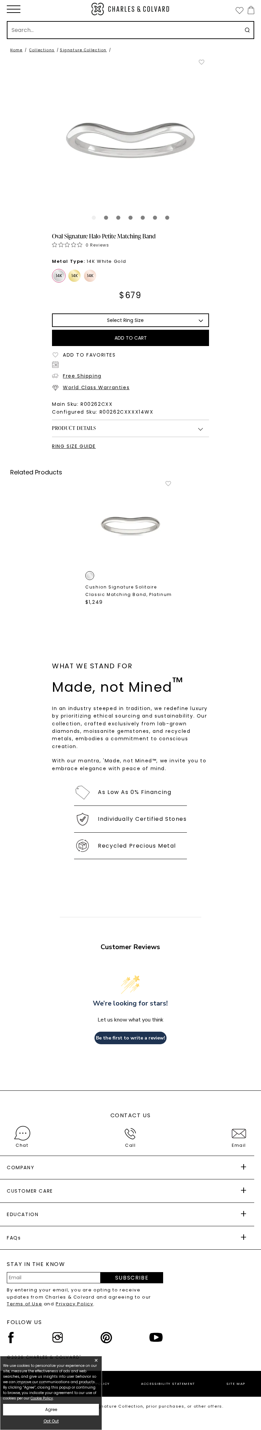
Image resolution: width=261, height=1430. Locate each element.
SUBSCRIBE (132, 1278)
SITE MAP (235, 1383)
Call (130, 1145)
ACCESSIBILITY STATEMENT (168, 1383)
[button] (13, 9)
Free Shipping (82, 376)
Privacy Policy (74, 1304)
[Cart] (250, 10)
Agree (51, 1409)
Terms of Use (24, 1304)
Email (239, 1145)
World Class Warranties (96, 387)
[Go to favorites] (239, 10)
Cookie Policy (42, 1398)
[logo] (130, 9)
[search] (247, 30)
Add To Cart (131, 337)
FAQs (14, 1237)
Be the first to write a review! (130, 1038)
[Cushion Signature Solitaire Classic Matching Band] (130, 525)
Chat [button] (22, 1145)
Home (16, 50)
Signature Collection (83, 50)
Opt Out (51, 1421)
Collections (42, 50)
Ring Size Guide (74, 446)
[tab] (94, 218)
